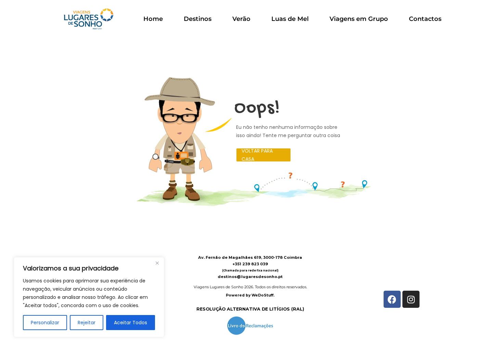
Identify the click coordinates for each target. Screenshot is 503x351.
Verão (241, 19)
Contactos (425, 19)
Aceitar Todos (130, 322)
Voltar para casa (257, 155)
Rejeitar (86, 322)
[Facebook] (392, 299)
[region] (89, 297)
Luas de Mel (290, 19)
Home (153, 19)
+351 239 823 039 (250, 264)
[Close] (157, 263)
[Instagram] (411, 299)
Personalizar (45, 322)
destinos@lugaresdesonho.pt (250, 276)
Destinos (197, 19)
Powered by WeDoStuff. (250, 295)
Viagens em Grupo (359, 19)
